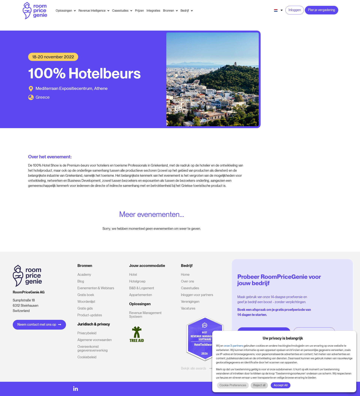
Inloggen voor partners (197, 295)
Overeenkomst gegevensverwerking (92, 348)
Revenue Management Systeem (145, 315)
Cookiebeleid (86, 357)
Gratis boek (85, 295)
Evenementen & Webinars (95, 288)
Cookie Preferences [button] (233, 385)
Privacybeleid (86, 333)
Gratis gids (85, 308)
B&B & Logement (141, 288)
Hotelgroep (137, 281)
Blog (80, 281)
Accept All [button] (280, 385)
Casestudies (190, 288)
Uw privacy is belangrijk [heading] (283, 338)
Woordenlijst (86, 302)
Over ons (187, 281)
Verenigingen (190, 302)
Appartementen (140, 295)
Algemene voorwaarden (94, 340)
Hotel (133, 275)
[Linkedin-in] (75, 389)
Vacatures (188, 308)
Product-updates (89, 315)
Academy (84, 275)
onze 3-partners (233, 345)
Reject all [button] (259, 385)
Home (185, 275)
